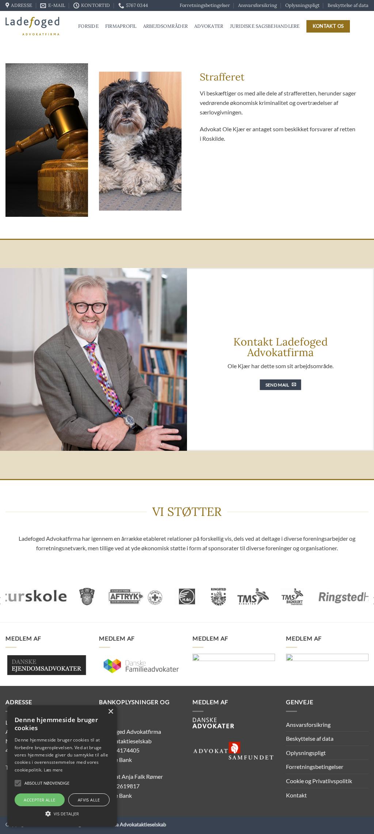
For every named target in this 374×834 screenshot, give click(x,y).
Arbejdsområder (165, 26)
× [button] (110, 711)
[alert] (62, 766)
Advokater (208, 26)
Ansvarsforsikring (257, 5)
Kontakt (296, 795)
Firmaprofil (121, 26)
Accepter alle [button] (39, 800)
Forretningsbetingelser (205, 5)
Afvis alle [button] (89, 800)
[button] (18, 783)
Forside (88, 26)
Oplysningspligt (302, 5)
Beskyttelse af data (348, 5)
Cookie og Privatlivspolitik (319, 780)
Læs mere (53, 770)
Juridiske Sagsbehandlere (265, 26)
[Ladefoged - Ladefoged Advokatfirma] (36, 26)
